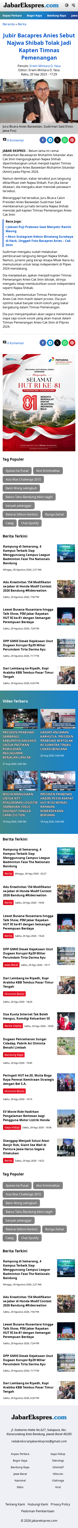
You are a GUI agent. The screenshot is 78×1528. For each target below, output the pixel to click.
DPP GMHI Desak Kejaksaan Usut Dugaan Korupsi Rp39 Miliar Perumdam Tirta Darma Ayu (28, 645)
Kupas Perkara (12, 15)
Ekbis (20, 1487)
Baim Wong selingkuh (21, 488)
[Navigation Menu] (73, 5)
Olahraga (58, 1480)
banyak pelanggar (19, 506)
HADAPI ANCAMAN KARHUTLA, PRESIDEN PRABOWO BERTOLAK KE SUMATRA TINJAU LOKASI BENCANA (56, 740)
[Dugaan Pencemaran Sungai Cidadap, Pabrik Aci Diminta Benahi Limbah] (66, 1046)
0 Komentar (15, 140)
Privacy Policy (60, 1504)
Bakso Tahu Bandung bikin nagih (29, 497)
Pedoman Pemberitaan (37, 1511)
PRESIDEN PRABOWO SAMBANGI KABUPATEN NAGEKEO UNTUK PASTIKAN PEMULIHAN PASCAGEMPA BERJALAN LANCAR (19, 744)
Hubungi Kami (38, 1504)
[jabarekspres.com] (31, 5)
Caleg (10, 523)
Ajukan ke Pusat (17, 471)
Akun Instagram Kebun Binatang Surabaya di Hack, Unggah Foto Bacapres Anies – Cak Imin (39, 240)
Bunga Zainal (54, 514)
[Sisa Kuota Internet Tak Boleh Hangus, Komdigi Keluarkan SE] (66, 1021)
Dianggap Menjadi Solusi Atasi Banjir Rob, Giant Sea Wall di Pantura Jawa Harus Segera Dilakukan (26, 1147)
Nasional (20, 1480)
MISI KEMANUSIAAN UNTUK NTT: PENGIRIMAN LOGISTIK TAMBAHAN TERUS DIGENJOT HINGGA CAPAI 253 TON (20, 804)
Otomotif (58, 1467)
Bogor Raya (34, 15)
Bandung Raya (56, 15)
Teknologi (58, 1460)
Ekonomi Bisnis (14, 994)
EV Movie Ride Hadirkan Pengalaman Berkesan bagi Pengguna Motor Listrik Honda (26, 1116)
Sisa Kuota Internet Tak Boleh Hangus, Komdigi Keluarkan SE (26, 1016)
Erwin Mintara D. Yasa (45, 66)
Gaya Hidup (12, 1127)
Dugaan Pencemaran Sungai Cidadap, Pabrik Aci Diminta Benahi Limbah (24, 1043)
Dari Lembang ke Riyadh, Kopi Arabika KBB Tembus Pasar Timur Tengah (28, 672)
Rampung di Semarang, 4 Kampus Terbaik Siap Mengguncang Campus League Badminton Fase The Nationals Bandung (26, 554)
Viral (58, 1487)
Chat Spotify (30, 523)
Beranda (9, 24)
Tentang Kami (15, 1504)
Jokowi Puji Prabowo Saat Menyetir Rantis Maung (38, 229)
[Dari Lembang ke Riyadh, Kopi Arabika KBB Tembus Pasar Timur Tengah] (66, 675)
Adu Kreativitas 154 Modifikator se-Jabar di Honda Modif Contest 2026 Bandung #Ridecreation (27, 586)
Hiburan (58, 1474)
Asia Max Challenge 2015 (23, 479)
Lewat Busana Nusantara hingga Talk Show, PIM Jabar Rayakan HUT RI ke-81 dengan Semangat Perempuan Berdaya (28, 615)
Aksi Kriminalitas (48, 471)
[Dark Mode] (67, 5)
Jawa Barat (11, 965)
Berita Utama (13, 1026)
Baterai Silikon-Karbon (22, 514)
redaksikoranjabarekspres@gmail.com (39, 1441)
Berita (22, 24)
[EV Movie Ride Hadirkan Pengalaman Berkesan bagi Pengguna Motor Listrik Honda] (66, 1119)
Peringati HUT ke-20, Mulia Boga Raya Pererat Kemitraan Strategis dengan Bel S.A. (28, 1079)
